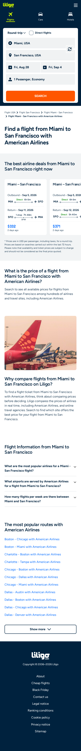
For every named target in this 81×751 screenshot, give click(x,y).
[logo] (8, 5)
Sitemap (40, 731)
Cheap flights (40, 683)
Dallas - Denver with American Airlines (30, 615)
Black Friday (40, 690)
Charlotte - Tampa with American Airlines (32, 562)
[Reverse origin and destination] (69, 49)
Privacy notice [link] (40, 724)
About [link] (40, 676)
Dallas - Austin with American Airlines (30, 592)
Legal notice (40, 703)
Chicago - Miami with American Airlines (31, 584)
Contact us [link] (40, 697)
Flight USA (10, 112)
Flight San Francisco (29, 112)
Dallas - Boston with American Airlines (30, 599)
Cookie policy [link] (40, 717)
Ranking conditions (40, 710)
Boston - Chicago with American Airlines (32, 539)
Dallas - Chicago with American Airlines (31, 607)
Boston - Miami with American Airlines (30, 547)
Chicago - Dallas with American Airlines (31, 577)
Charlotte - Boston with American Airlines (33, 554)
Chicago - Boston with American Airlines (32, 569)
